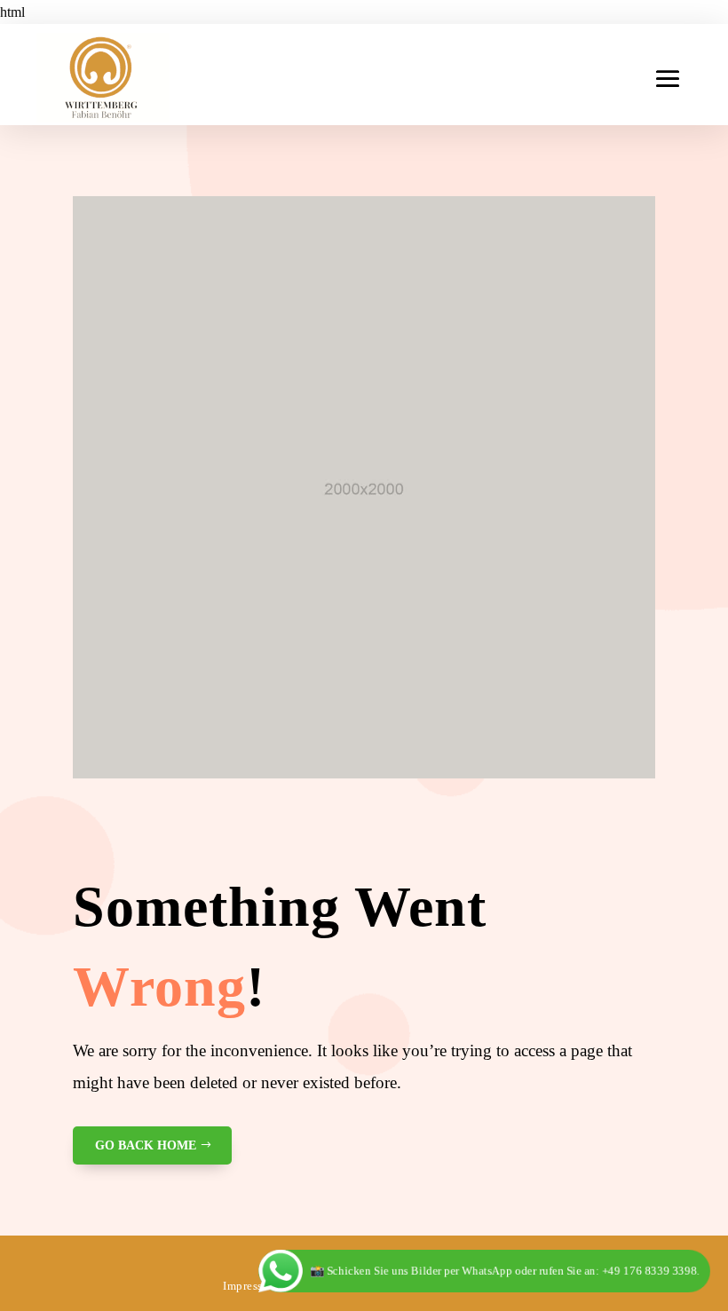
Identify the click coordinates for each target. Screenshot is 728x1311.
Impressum (251, 1285)
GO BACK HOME (145, 1145)
